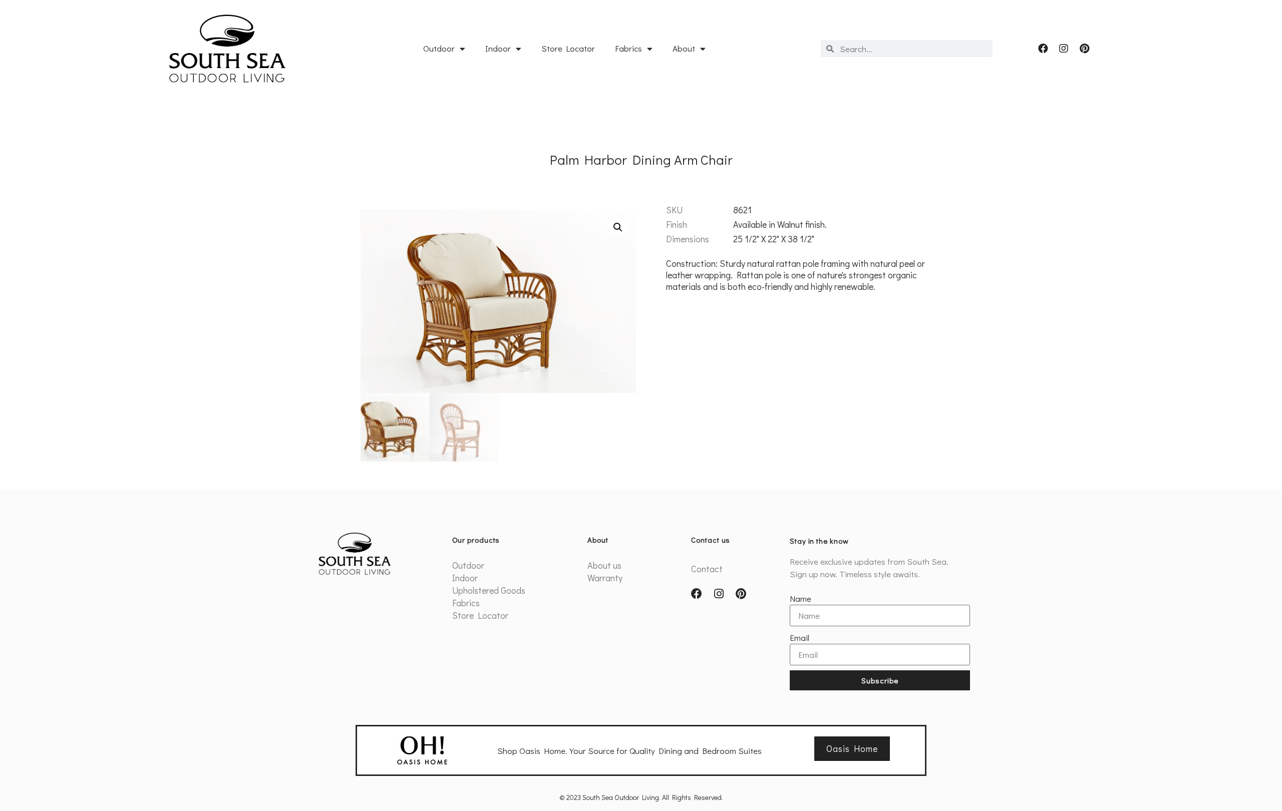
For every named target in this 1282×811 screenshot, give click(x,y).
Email (799, 637)
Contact (707, 569)
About (684, 48)
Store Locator (568, 48)
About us (604, 565)
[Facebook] (1043, 49)
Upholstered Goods (488, 590)
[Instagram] (1064, 49)
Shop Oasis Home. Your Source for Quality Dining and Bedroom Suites (629, 750)
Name (800, 598)
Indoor (498, 48)
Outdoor (439, 48)
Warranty (604, 578)
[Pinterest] (1084, 49)
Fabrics (628, 48)
